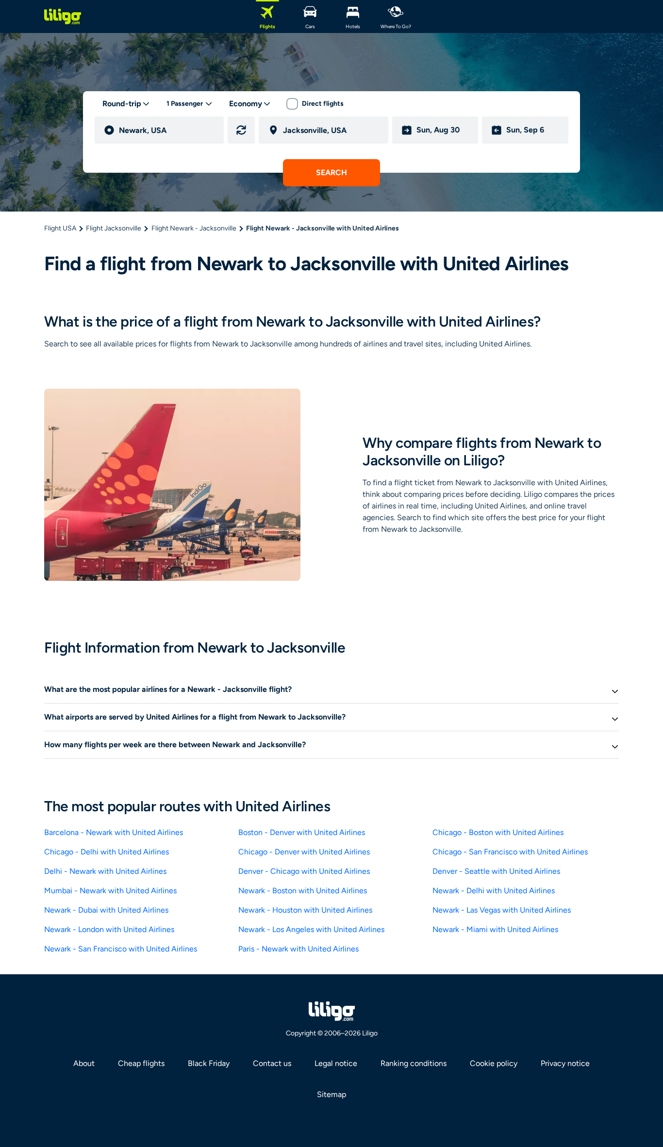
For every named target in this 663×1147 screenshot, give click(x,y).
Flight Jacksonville (113, 228)
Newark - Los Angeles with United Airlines (311, 929)
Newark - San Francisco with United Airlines (120, 948)
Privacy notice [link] (565, 1063)
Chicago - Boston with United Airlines (498, 832)
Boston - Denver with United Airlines (301, 832)
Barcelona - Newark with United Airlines (113, 832)
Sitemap (331, 1094)
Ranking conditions (414, 1063)
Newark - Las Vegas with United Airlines (501, 910)
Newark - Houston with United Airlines (305, 910)
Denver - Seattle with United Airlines (496, 871)
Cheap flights (141, 1063)
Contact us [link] (272, 1063)
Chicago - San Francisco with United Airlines (510, 851)
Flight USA (60, 228)
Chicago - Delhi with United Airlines (106, 851)
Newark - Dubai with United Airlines (106, 910)
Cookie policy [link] (493, 1063)
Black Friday (209, 1063)
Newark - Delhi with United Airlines (493, 890)
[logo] (62, 16)
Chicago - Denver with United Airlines (304, 851)
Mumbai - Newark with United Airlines (110, 890)
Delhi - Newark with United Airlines (105, 871)
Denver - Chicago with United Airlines (304, 871)
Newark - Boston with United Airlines (302, 890)
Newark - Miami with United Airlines (495, 929)
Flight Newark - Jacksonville (193, 228)
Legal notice (336, 1063)
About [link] (84, 1063)
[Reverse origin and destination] (241, 130)
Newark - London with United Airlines (109, 929)
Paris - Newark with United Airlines (298, 948)
